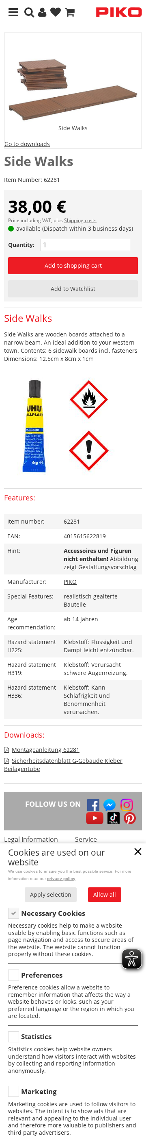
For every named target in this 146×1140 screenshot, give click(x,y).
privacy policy (61, 878)
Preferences (41, 975)
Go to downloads (27, 144)
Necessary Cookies (53, 913)
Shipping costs (80, 220)
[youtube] (94, 818)
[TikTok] (113, 818)
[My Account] (42, 12)
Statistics (36, 1036)
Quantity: (21, 245)
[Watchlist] (55, 12)
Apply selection (50, 894)
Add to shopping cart (73, 265)
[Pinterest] (130, 818)
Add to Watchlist (73, 289)
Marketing (39, 1091)
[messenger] (109, 805)
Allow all (104, 894)
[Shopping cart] (70, 12)
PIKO (70, 581)
